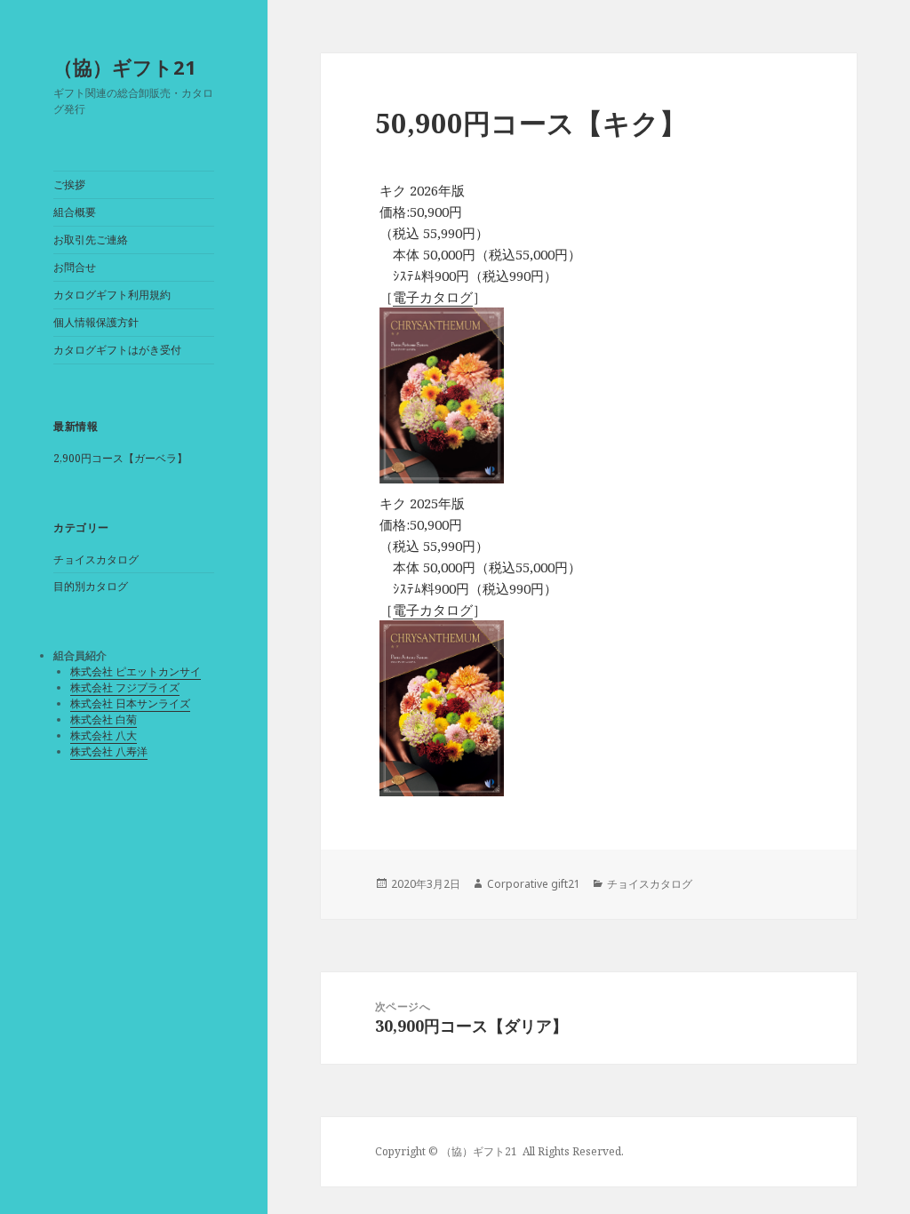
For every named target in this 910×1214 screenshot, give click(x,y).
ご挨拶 (69, 184)
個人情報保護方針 (96, 322)
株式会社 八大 (103, 735)
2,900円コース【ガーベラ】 (120, 458)
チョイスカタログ (96, 559)
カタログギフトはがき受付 (117, 349)
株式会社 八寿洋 (109, 751)
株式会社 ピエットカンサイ (135, 671)
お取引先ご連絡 (90, 239)
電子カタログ (433, 297)
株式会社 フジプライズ (125, 687)
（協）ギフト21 (124, 66)
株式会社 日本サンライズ (130, 703)
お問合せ (74, 267)
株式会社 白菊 (103, 719)
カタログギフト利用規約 (112, 294)
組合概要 (74, 212)
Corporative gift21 (533, 883)
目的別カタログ (90, 586)
